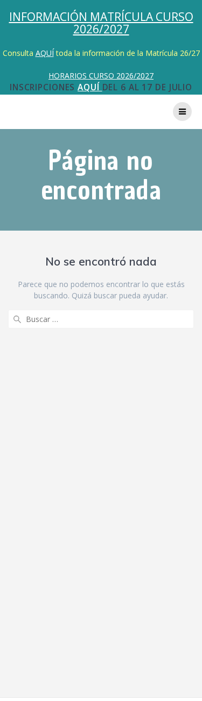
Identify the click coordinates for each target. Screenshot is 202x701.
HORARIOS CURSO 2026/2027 (101, 75)
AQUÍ (45, 53)
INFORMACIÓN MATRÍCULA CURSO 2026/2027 (101, 23)
